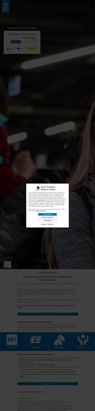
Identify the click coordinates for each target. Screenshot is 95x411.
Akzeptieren (47, 214)
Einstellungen (47, 217)
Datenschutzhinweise (41, 210)
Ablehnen (47, 220)
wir (43, 193)
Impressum (44, 224)
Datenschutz (51, 224)
